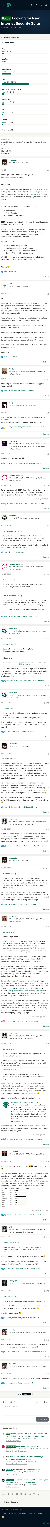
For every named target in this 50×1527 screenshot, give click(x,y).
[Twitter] (48, 1523)
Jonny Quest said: (9, 1243)
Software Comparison (13, 1441)
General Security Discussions (16, 1451)
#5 (48, 454)
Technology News (12, 1487)
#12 (47, 829)
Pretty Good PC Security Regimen (23, 1469)
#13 (47, 868)
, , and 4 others (26, 503)
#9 (48, 639)
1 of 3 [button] (19, 1394)
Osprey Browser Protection (18, 991)
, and (14, 552)
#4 (48, 413)
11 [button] (5, 72)
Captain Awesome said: (11, 531)
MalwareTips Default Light (13, 1509)
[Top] (44, 1513)
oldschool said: (8, 874)
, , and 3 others (21, 616)
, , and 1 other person (26, 1351)
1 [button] (5, 112)
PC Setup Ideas (11, 1474)
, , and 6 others (25, 680)
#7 (48, 526)
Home (40, 1513)
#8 (48, 574)
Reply (47, 277)
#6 (48, 485)
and (10, 272)
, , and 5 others (21, 807)
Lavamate (6, 27)
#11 (48, 754)
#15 (47, 1043)
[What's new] (41, 5)
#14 (47, 926)
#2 (48, 294)
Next (26, 1394)
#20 (47, 1374)
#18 (47, 1291)
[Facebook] (44, 1523)
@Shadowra (31, 194)
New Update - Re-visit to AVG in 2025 (25, 1102)
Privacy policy (27, 1513)
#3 (48, 379)
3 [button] (5, 52)
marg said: (7, 708)
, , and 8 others (25, 463)
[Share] (44, 170)
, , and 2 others (19, 390)
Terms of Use (16, 1513)
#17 (47, 1237)
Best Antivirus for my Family (22, 1446)
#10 (47, 703)
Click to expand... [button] (25, 664)
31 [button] (5, 82)
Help (35, 1513)
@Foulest (39, 991)
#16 (47, 1162)
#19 (47, 1340)
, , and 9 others (25, 846)
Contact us (6, 1513)
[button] (3, 5)
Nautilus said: (8, 580)
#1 (48, 170)
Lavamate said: (8, 644)
